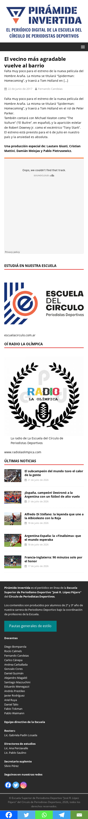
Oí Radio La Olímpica (23, 344)
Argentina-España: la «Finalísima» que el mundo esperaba (53, 538)
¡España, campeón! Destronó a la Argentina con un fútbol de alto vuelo (52, 494)
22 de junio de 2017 (20, 89)
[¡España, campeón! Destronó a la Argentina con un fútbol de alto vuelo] (12, 501)
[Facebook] (8, 785)
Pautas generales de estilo (30, 626)
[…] (66, 81)
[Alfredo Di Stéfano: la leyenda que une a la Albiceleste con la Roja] (12, 522)
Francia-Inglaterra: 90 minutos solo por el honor (53, 559)
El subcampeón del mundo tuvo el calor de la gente (54, 473)
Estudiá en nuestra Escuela (30, 265)
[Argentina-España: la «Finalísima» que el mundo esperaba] (12, 544)
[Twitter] (15, 785)
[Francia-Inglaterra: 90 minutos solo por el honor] (12, 566)
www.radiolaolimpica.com (22, 452)
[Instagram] (23, 785)
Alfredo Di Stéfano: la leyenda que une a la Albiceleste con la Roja (54, 516)
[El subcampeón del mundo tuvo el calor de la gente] (12, 479)
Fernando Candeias (50, 89)
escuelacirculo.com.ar (19, 335)
